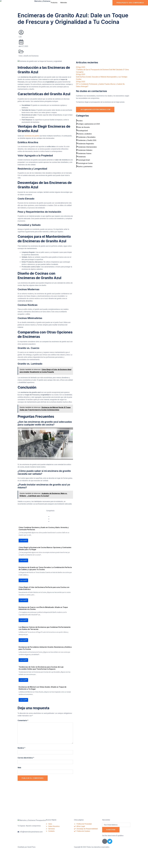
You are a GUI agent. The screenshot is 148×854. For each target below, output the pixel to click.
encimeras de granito (32, 136)
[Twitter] (109, 841)
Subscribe (110, 829)
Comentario (23, 720)
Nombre (21, 748)
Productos (54, 3)
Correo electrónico (26, 758)
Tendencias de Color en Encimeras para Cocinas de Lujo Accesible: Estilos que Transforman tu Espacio (41, 668)
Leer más (22, 540)
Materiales (63, 3)
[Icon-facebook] (104, 841)
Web (19, 768)
